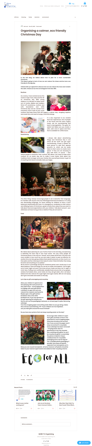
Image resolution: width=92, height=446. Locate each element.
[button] (85, 3)
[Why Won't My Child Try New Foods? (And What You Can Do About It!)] (67, 395)
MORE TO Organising (46, 434)
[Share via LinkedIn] (28, 375)
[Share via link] (31, 375)
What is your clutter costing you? (22, 404)
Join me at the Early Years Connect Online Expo (44, 404)
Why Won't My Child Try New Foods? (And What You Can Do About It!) (66, 404)
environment (45, 17)
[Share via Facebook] (21, 375)
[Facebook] (82, 6)
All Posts (16, 17)
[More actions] (70, 26)
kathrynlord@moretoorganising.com (46, 436)
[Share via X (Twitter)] (24, 375)
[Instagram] (86, 6)
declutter (37, 17)
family (30, 17)
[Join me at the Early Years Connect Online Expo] (45, 395)
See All (75, 387)
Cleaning (23, 17)
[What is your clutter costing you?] (24, 395)
